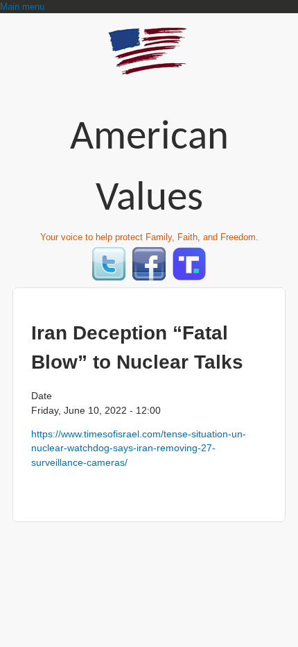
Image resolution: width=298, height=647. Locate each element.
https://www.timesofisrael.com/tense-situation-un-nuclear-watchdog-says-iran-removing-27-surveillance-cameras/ (138, 448)
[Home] (149, 68)
